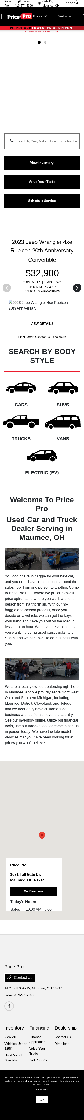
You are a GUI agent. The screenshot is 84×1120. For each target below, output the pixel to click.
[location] (39, 3)
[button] (42, 830)
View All (10, 1031)
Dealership (66, 1022)
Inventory (14, 1022)
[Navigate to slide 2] (45, 42)
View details (54, 318)
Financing (39, 1022)
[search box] (42, 138)
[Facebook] (9, 1000)
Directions (62, 1038)
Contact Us (22, 972)
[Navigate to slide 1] (39, 42)
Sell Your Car (39, 1054)
